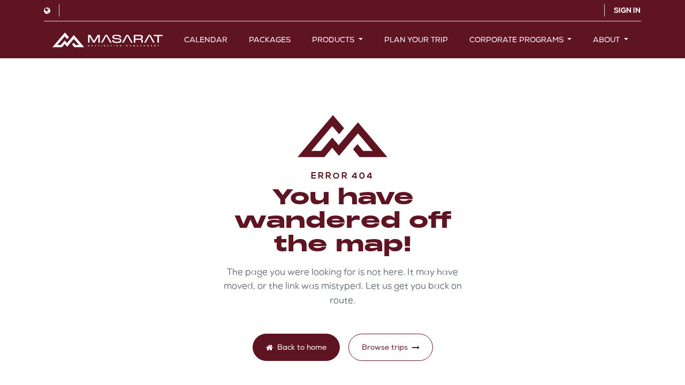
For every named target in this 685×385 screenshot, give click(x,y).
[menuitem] (206, 40)
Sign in (627, 10)
